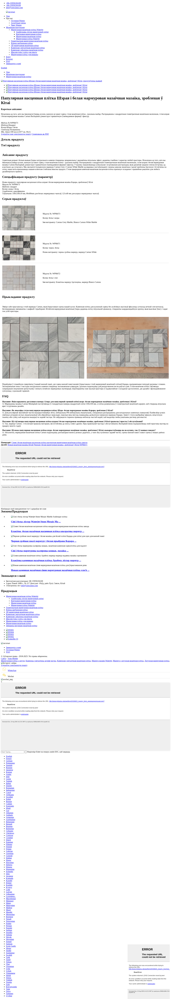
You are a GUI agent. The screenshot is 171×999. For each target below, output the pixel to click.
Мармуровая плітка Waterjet (28, 39)
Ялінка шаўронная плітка (22, 43)
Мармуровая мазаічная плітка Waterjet (27, 30)
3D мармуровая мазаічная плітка (25, 45)
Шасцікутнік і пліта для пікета (24, 52)
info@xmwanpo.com (14, 8)
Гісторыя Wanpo (18, 21)
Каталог (9, 59)
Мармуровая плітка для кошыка (24, 54)
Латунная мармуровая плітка (157, 661)
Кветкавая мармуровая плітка (28, 34)
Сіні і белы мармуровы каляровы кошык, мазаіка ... (40, 550)
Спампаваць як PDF (40, 134)
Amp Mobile (13, 658)
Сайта (3, 658)
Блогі (8, 57)
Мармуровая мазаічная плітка (28, 36)
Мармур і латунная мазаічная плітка (128, 661)
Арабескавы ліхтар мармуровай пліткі (32, 32)
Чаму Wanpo (16, 25)
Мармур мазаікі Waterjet (102, 661)
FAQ (8, 61)
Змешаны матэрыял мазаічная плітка (21, 626)
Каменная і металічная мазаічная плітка (28, 48)
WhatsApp (12, 670)
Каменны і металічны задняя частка (41, 661)
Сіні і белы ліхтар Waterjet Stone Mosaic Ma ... (36, 521)
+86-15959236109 (13, 3)
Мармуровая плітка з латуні (13, 661)
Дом (8, 16)
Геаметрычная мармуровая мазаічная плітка (29, 41)
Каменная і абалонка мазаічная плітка (27, 50)
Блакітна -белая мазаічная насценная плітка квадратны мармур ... (47, 531)
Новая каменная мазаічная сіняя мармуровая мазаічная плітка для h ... (50, 570)
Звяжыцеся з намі (13, 64)
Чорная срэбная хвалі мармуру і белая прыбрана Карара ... (43, 541)
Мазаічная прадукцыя (15, 27)
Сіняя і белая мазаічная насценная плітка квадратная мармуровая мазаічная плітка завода (49, 442)
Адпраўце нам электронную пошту (16, 134)
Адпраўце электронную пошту (14, 665)
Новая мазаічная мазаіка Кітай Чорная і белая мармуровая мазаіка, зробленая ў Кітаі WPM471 (47, 445)
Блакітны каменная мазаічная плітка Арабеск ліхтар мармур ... (46, 560)
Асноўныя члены (18, 23)
